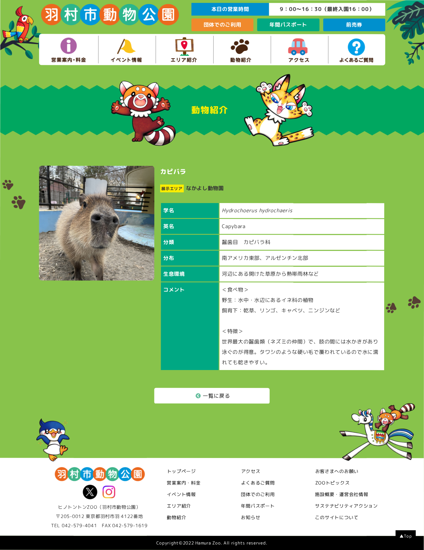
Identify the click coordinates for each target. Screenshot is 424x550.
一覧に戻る (216, 395)
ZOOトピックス (332, 483)
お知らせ (250, 517)
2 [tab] (97, 276)
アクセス (250, 471)
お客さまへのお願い (337, 471)
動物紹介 (176, 517)
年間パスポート (288, 24)
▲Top (405, 536)
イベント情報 (181, 494)
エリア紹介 (179, 505)
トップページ (181, 471)
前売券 (354, 24)
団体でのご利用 (222, 24)
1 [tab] (91, 276)
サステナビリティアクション (346, 506)
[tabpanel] (96, 223)
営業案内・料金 (183, 482)
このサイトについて (336, 517)
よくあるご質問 (258, 483)
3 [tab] (102, 276)
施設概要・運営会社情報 (341, 494)
